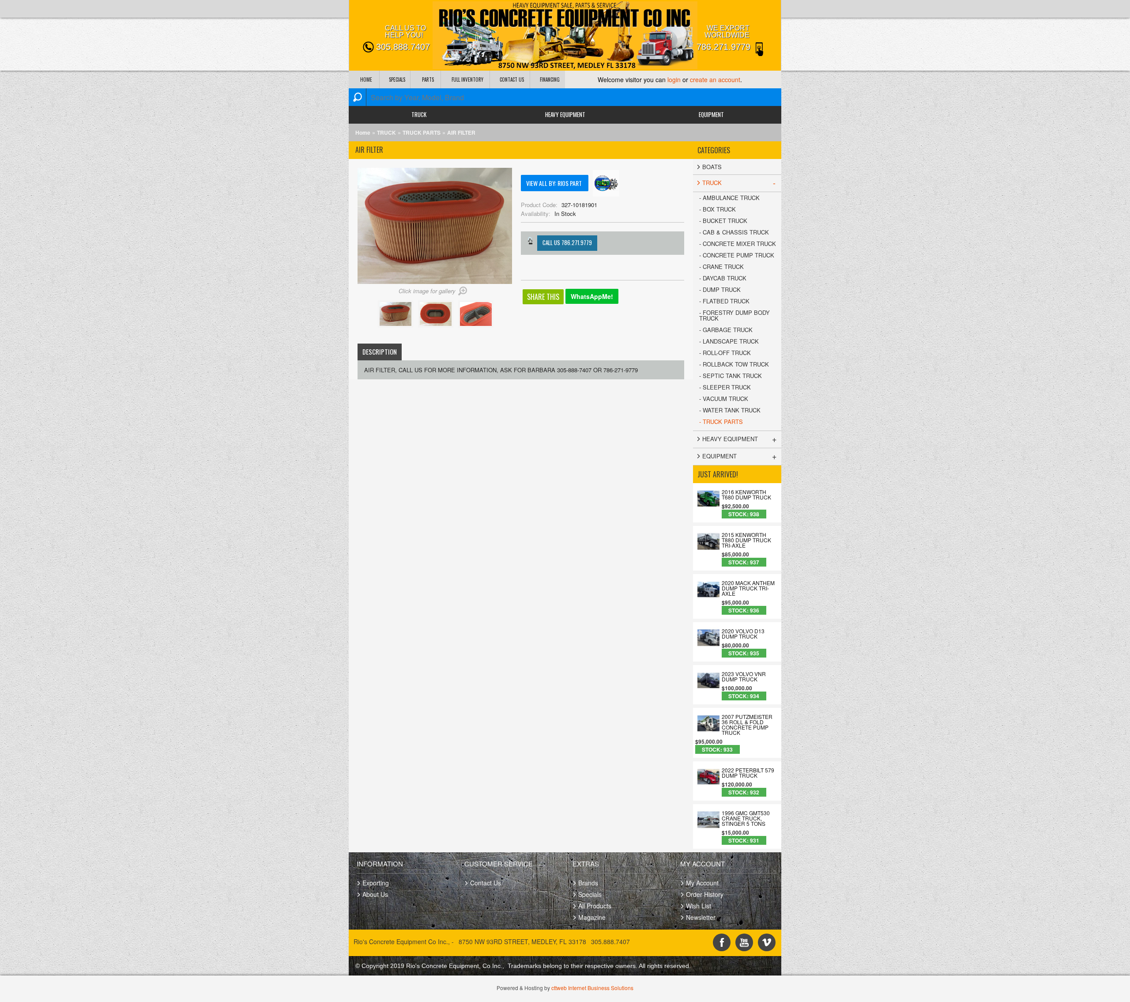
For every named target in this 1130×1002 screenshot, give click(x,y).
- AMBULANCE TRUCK (729, 197)
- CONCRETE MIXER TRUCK (737, 243)
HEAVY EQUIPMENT (565, 114)
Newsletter (701, 917)
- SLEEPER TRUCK (725, 387)
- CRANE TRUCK (721, 266)
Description (379, 351)
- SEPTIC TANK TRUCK (730, 375)
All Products (594, 905)
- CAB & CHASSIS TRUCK (734, 232)
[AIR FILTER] (397, 325)
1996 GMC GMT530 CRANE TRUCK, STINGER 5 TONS (746, 818)
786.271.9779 (723, 47)
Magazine (592, 917)
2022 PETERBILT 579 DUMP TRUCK (748, 773)
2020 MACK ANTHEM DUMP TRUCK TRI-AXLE (748, 588)
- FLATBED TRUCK (724, 301)
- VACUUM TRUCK (723, 398)
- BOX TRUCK (717, 209)
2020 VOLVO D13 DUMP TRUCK (743, 633)
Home (362, 132)
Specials (590, 894)
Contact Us (485, 882)
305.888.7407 (403, 47)
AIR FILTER (461, 132)
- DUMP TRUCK (720, 289)
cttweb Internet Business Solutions (592, 987)
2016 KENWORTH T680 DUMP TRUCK (746, 494)
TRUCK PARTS (422, 132)
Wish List (698, 905)
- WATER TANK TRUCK (730, 410)
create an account (715, 79)
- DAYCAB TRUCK (722, 278)
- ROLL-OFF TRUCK (725, 352)
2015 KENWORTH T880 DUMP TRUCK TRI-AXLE (746, 540)
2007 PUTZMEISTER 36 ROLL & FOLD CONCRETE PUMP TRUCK (747, 724)
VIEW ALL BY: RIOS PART (554, 183)
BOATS (712, 167)
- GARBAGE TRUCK (726, 329)
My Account (702, 882)
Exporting (375, 882)
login (674, 79)
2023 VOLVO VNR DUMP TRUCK (744, 676)
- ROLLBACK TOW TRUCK (734, 364)
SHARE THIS (543, 296)
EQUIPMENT (711, 114)
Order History (704, 894)
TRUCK (418, 114)
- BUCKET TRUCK (723, 220)
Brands (588, 882)
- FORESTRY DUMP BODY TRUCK (734, 315)
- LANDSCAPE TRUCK (729, 341)
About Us (375, 894)
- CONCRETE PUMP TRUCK (736, 255)
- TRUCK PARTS (721, 421)
